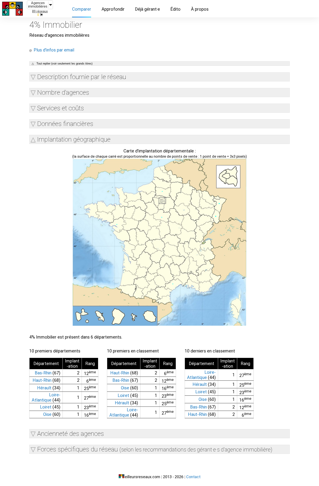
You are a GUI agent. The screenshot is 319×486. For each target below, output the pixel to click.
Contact (193, 476)
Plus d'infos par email (54, 50)
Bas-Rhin (43, 372)
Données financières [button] (65, 123)
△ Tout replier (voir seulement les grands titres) (62, 63)
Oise (47, 414)
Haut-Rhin (42, 380)
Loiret (45, 407)
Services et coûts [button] (60, 108)
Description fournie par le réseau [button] (81, 77)
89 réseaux (40, 11)
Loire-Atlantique (46, 397)
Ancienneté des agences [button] (70, 433)
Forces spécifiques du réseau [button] (154, 449)
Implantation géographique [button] (73, 139)
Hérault (44, 387)
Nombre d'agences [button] (63, 92)
